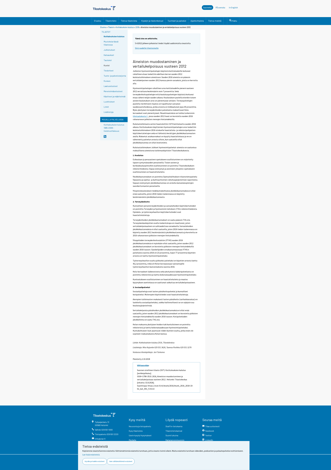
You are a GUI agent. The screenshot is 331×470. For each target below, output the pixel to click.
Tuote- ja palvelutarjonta (115, 75)
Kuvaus (107, 81)
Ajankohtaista (197, 20)
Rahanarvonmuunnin (175, 440)
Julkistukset (109, 50)
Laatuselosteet (111, 86)
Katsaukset (109, 55)
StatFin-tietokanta (174, 426)
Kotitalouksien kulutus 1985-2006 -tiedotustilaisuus (114, 127)
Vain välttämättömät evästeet (120, 461)
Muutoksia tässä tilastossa (111, 43)
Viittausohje (143, 365)
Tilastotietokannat (174, 431)
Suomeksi (207, 7)
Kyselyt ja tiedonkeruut (152, 20)
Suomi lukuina (172, 435)
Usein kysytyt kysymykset (140, 435)
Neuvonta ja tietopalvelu (140, 426)
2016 (137, 27)
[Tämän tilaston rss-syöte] (115, 137)
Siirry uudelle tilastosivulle (147, 48)
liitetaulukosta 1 (140, 116)
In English (234, 7)
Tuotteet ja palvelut (177, 20)
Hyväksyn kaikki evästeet (94, 461)
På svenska (221, 7)
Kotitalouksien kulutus (125, 27)
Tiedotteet (109, 70)
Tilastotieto (110, 20)
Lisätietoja (108, 112)
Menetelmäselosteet (113, 91)
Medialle (132, 440)
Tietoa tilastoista (129, 20)
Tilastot (111, 27)
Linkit (106, 107)
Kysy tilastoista (135, 431)
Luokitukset (109, 101)
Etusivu (97, 20)
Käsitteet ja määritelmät (115, 96)
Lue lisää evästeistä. (91, 454)
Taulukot (108, 60)
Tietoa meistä (214, 20)
